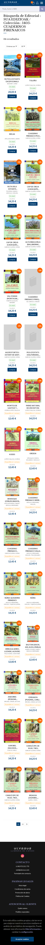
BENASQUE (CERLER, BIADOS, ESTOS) (12, 500)
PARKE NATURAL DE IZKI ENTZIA (33, 407)
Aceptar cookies (22, 939)
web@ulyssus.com (22, 870)
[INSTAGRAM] (22, 856)
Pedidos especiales (22, 912)
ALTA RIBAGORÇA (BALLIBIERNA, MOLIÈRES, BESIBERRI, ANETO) (33, 243)
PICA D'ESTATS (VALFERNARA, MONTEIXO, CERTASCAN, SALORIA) (33, 353)
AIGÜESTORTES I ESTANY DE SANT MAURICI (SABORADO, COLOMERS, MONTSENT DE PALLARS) (12, 353)
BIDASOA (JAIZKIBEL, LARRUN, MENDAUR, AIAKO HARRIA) (32, 796)
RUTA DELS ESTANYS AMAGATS (12, 187)
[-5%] (12, 65)
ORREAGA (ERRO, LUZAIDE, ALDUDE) (12, 650)
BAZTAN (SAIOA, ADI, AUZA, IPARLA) (33, 646)
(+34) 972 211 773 (22, 866)
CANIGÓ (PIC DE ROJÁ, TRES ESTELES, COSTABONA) (32, 747)
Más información (33, 929)
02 (23, 824)
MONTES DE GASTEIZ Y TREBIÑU (12, 407)
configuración (27, 932)
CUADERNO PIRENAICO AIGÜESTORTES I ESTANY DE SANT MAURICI (12, 550)
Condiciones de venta (22, 889)
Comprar (12, 96)
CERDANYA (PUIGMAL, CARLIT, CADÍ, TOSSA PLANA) (33, 698)
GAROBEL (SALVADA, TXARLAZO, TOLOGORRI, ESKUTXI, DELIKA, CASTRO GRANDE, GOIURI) (12, 747)
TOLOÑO (33, 80)
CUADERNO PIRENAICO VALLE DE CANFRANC (33, 550)
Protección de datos (22, 893)
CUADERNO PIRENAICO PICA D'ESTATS (33, 134)
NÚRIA (33, 598)
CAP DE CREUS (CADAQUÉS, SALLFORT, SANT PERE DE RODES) (33, 188)
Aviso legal (22, 885)
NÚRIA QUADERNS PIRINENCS (12, 599)
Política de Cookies (22, 896)
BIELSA (12, 134)
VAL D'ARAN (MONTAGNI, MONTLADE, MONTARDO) (12, 297)
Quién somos (22, 908)
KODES (12, 454)
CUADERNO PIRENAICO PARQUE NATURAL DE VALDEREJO (33, 298)
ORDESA (32, 453)
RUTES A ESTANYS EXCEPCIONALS (12, 80)
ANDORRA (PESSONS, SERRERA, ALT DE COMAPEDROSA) (12, 698)
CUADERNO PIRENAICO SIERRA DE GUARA (32, 499)
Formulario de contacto (22, 873)
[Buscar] (42, 9)
